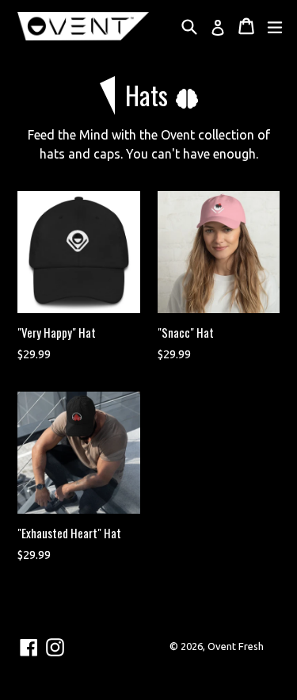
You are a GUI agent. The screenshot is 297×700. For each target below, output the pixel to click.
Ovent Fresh (236, 646)
